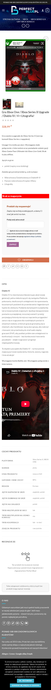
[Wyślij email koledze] (17, 266)
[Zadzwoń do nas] (22, 623)
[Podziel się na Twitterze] (13, 266)
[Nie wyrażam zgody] (47, 675)
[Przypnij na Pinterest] (22, 266)
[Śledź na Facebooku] (4, 623)
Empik (30, 654)
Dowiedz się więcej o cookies (25, 685)
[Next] (45, 66)
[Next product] (23, 25)
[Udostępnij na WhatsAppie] (4, 266)
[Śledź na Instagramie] (9, 623)
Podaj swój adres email (15, 220)
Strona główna (11, 19)
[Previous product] (27, 25)
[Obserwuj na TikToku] (13, 623)
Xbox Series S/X (38, 19)
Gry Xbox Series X (25, 21)
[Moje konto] (42, 10)
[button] (3, 10)
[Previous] (6, 66)
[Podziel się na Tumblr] (26, 266)
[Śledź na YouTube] (26, 623)
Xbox (25, 19)
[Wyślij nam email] (17, 623)
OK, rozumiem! (25, 681)
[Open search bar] (8, 11)
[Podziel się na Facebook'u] (9, 266)
